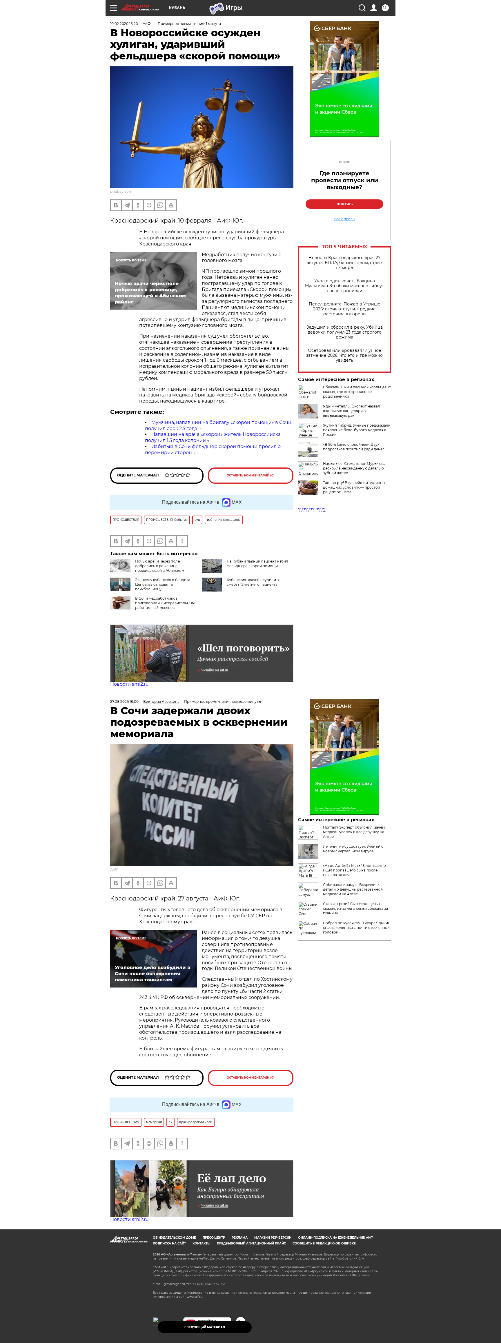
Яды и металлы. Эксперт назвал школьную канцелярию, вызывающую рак (351, 411)
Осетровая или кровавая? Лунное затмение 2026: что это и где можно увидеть (344, 355)
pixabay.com (121, 191)
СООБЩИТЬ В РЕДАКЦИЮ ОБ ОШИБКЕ (324, 1243)
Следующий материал (204, 1327)
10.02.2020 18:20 (124, 23)
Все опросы (344, 219)
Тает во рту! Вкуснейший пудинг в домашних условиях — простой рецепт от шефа (354, 487)
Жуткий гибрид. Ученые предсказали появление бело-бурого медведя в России (357, 430)
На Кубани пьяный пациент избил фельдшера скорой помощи (257, 563)
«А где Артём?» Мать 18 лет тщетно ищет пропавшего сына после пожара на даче (354, 870)
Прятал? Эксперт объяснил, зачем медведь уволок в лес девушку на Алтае (354, 832)
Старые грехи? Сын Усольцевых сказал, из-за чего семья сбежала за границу (355, 908)
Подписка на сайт (169, 1243)
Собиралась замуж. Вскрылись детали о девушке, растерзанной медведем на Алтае (353, 889)
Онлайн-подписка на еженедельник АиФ (335, 1238)
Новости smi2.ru (129, 684)
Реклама (240, 1238)
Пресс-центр (214, 1238)
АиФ (114, 869)
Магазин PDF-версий (272, 1238)
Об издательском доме (174, 1238)
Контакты (201, 1243)
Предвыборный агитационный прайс (251, 1243)
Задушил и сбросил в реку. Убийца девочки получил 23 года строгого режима (344, 332)
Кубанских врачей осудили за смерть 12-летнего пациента (254, 582)
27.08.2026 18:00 (124, 701)
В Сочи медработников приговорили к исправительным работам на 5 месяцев (165, 603)
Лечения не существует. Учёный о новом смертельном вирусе (353, 848)
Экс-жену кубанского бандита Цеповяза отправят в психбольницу (162, 584)
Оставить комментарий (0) (251, 475)
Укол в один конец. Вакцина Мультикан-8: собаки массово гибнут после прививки (344, 286)
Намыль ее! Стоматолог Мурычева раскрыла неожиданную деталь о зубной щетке (354, 468)
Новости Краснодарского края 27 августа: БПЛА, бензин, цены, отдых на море (344, 262)
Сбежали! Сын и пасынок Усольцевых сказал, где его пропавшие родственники (357, 391)
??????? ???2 (312, 510)
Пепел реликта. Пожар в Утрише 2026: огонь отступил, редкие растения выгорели (344, 309)
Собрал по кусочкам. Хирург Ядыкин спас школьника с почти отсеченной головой (356, 927)
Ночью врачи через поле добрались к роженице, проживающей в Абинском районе (147, 568)
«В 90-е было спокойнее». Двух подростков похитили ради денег (353, 446)
